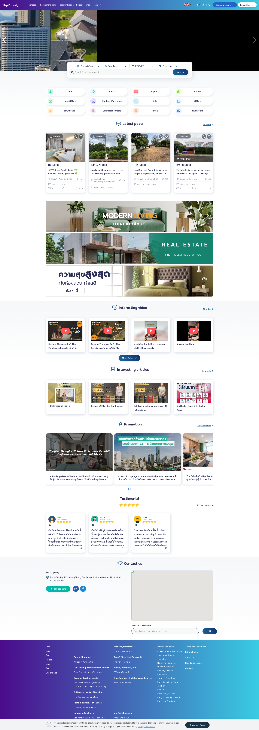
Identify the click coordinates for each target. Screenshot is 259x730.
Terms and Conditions (195, 646)
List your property (225, 4)
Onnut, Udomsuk (82, 657)
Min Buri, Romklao (123, 713)
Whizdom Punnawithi (83, 661)
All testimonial (204, 505)
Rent (48, 655)
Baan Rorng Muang (122, 682)
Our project (51, 672)
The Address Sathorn (123, 651)
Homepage (32, 4)
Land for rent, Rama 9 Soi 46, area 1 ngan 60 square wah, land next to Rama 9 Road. (150, 172)
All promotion (204, 425)
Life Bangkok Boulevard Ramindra (89, 717)
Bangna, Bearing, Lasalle (86, 677)
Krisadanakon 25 (122, 717)
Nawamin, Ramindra (84, 713)
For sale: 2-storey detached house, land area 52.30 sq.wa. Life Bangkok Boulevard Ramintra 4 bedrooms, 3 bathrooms (193, 172)
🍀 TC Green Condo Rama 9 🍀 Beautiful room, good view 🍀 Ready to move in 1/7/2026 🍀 (63, 172)
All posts (207, 124)
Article (88, 4)
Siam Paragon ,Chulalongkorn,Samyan (133, 677)
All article (206, 370)
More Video (127, 358)
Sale (48, 651)
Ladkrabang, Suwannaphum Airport (91, 667)
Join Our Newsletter (141, 625)
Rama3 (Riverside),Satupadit (128, 657)
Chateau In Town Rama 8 (85, 707)
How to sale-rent (193, 662)
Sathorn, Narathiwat (124, 646)
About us (189, 657)
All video (207, 309)
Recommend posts (48, 4)
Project (79, 4)
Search (180, 72)
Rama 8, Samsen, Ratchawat (88, 702)
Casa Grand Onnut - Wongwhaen (88, 672)
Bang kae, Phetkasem (167, 701)
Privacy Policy (191, 652)
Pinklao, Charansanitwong (169, 651)
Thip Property (10, 5)
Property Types (65, 4)
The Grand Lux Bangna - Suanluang (90, 686)
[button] (255, 40)
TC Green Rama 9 (121, 672)
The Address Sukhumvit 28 (86, 696)
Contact (97, 4)
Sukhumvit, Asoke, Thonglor (88, 692)
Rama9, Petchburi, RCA (125, 667)
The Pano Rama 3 (122, 661)
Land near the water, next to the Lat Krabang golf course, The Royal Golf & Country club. (107, 172)
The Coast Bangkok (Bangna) (87, 682)
